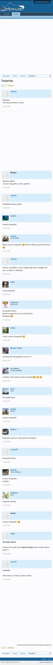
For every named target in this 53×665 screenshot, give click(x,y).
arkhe (12, 282)
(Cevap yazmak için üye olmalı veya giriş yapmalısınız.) (34, 645)
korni (12, 389)
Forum (16, 14)
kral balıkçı (14, 368)
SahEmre (14, 493)
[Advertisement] (26, 46)
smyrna (13, 236)
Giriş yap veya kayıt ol (42, 2)
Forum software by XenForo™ (10, 662)
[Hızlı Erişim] (50, 76)
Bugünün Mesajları (8, 17)
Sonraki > (11, 85)
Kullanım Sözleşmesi (45, 662)
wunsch (13, 91)
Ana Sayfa (6, 14)
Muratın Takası (16, 348)
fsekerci (13, 429)
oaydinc (13, 216)
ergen (12, 533)
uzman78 (14, 450)
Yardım (49, 659)
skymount (14, 302)
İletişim (44, 659)
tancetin (13, 470)
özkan (12, 328)
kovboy (13, 409)
